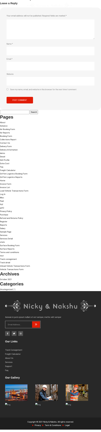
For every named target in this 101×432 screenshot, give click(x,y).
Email (9, 59)
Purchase (4, 215)
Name (10, 44)
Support (8, 366)
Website (10, 74)
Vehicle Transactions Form (12, 269)
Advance (3, 126)
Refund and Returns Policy (11, 218)
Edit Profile (4, 160)
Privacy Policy (6, 211)
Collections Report (8, 139)
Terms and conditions (9, 252)
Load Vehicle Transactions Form (14, 191)
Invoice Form (5, 184)
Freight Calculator (8, 170)
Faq (1, 167)
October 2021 (6, 279)
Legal (67, 425)
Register (3, 221)
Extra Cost (4, 163)
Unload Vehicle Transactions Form (15, 266)
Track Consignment (13, 350)
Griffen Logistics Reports (11, 177)
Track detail (5, 262)
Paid (2, 201)
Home (2, 180)
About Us (9, 358)
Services (3, 235)
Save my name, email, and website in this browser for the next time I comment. (43, 89)
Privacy (38, 425)
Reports (3, 225)
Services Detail (6, 238)
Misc (2, 197)
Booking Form (6, 136)
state (2, 242)
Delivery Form (6, 146)
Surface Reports (7, 249)
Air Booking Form (7, 129)
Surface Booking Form (10, 245)
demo (2, 153)
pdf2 (2, 208)
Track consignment (8, 259)
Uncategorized (6, 289)
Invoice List (5, 187)
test (2, 256)
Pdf (1, 204)
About (2, 122)
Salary (2, 228)
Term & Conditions (53, 425)
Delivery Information (9, 150)
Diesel (2, 156)
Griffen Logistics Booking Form (13, 174)
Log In (2, 194)
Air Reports (5, 133)
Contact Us (5, 143)
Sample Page (5, 232)
